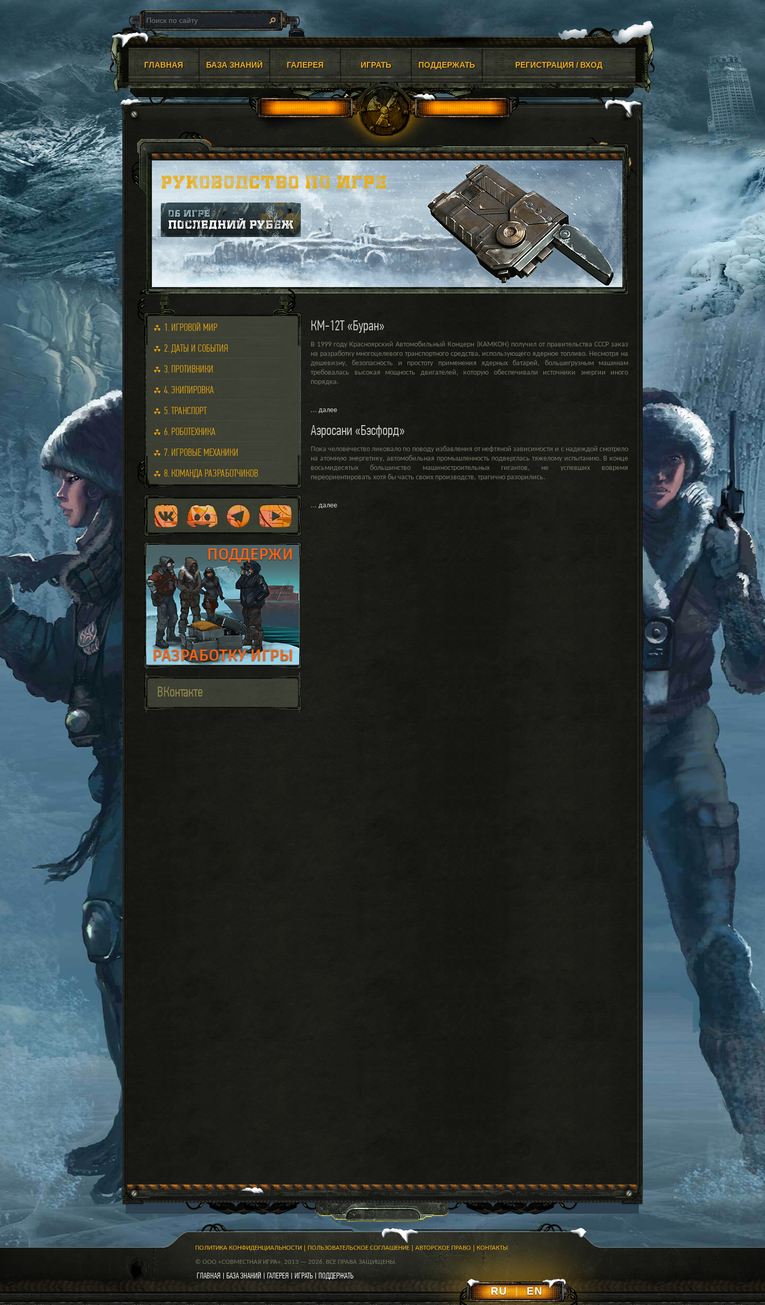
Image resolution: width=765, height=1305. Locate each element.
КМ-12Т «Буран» (348, 325)
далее (327, 410)
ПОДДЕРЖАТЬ (446, 64)
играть (304, 1276)
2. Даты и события (196, 348)
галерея (278, 1276)
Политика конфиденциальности (248, 1248)
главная (209, 1276)
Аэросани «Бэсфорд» (358, 430)
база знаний (243, 1276)
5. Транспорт (185, 411)
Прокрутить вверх (679, 1211)
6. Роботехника (189, 432)
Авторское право (443, 1248)
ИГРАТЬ (376, 64)
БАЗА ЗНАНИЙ (234, 64)
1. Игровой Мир (191, 327)
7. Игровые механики (201, 452)
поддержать (335, 1276)
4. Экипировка (189, 390)
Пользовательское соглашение (359, 1248)
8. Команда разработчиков (211, 473)
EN (535, 1291)
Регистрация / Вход (559, 64)
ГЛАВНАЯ (163, 64)
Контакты (492, 1248)
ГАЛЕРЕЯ (305, 64)
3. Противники (188, 369)
